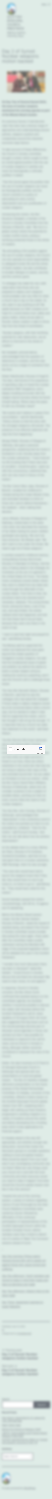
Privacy (38, 753)
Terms (42, 753)
